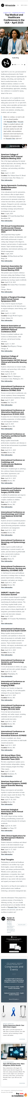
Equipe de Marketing (11, 919)
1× (22, 64)
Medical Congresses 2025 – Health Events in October (14, 993)
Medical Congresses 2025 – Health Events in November (14, 987)
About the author (22, 924)
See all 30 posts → (14, 999)
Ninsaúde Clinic (10, 138)
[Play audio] (13, 64)
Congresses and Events (18, 12)
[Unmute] (25, 64)
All (18, 5)
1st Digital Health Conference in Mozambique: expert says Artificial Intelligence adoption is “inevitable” (14, 980)
